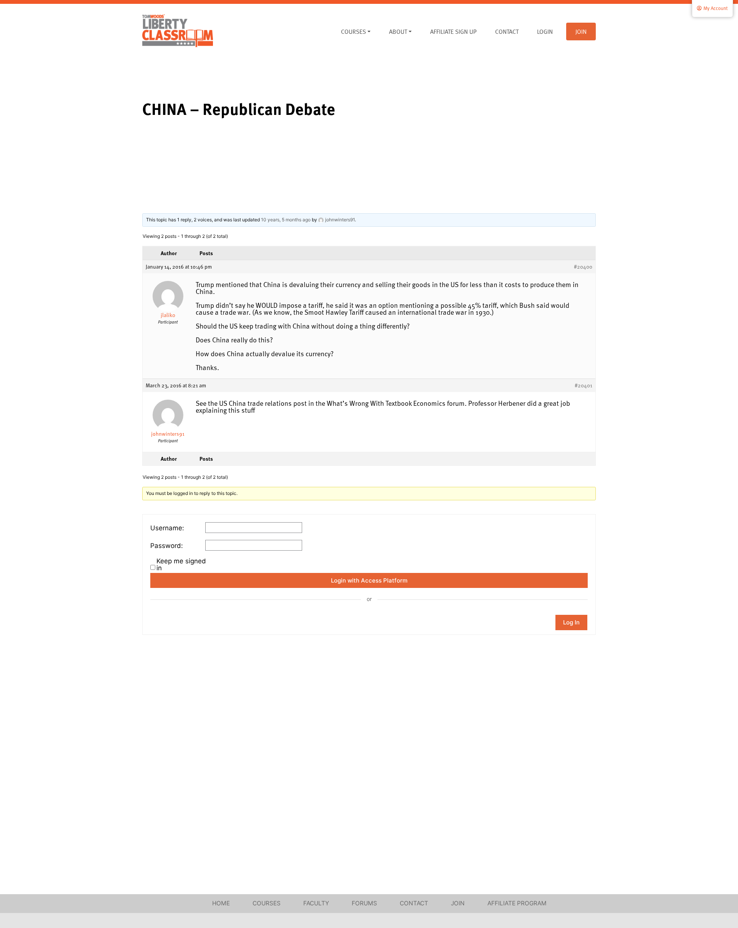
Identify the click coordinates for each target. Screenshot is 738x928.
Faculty (316, 903)
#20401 (583, 385)
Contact (507, 31)
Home (221, 903)
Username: (167, 528)
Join (581, 31)
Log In (571, 622)
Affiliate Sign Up (453, 31)
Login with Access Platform (369, 580)
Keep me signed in (181, 564)
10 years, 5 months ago (286, 219)
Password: (166, 545)
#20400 (583, 266)
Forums (364, 903)
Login (545, 31)
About (398, 31)
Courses (353, 31)
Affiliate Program (517, 903)
